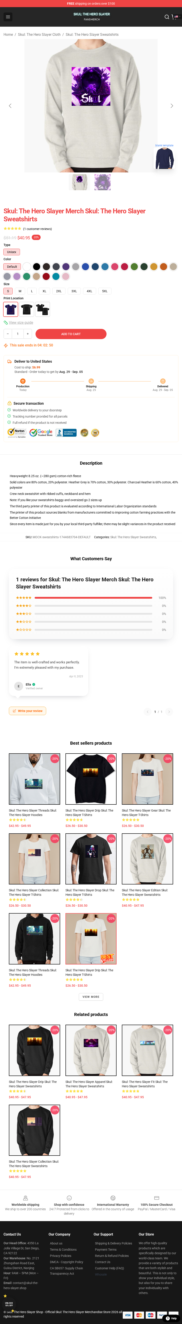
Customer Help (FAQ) (109, 1268)
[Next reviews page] (169, 712)
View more (91, 996)
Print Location (14, 298)
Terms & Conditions (63, 1249)
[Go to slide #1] (79, 182)
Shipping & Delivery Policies (113, 1243)
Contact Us (102, 1262)
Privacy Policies (60, 1256)
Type (7, 245)
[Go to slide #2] (102, 182)
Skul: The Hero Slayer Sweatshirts (92, 34)
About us (56, 1243)
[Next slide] (171, 105)
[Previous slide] (10, 105)
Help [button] (174, 1318)
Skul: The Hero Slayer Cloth (39, 34)
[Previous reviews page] (148, 712)
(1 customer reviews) (37, 229)
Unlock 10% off (9, 1304)
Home (8, 34)
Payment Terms (106, 1249)
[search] (167, 17)
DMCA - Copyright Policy (66, 1262)
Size (7, 284)
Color (7, 259)
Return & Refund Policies (112, 1256)
